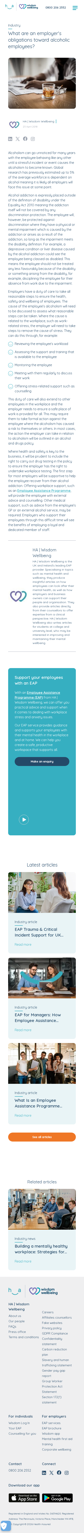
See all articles (42, 1137)
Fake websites (52, 1323)
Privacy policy (52, 1328)
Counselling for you (22, 1433)
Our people (17, 1321)
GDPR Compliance (55, 1333)
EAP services (51, 1423)
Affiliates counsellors (57, 1317)
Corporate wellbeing (56, 1449)
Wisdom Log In (19, 1423)
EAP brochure (51, 1428)
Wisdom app (51, 1433)
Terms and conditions (24, 1337)
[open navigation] (75, 8)
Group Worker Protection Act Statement (52, 1386)
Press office (17, 1332)
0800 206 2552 (55, 7)
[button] (42, 801)
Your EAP (15, 1428)
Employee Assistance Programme (44, 491)
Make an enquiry (42, 761)
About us (15, 1316)
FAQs (12, 1326)
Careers (48, 1312)
